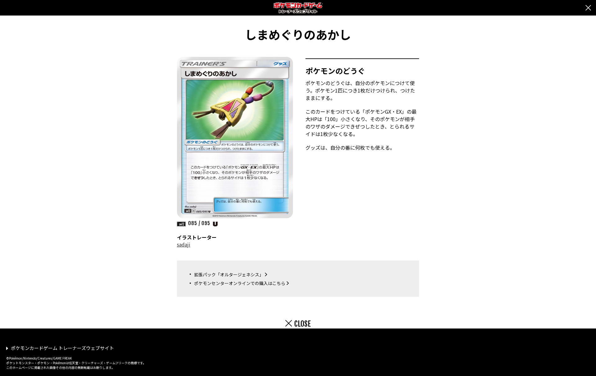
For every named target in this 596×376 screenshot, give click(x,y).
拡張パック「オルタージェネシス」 (229, 274)
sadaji (183, 244)
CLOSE (302, 323)
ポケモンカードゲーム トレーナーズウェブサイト (62, 348)
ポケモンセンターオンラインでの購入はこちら (239, 283)
